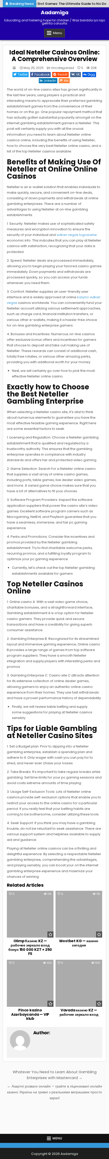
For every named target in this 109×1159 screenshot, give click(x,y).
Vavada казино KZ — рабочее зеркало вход (79, 1012)
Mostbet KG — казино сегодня (78, 943)
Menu (57, 33)
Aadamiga (54, 12)
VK (78, 74)
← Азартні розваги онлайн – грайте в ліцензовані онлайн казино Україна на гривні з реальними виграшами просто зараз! (54, 1092)
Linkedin (50, 80)
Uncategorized (62, 68)
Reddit (63, 74)
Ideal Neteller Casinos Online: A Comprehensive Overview (54, 55)
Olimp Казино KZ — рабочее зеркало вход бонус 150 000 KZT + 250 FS (30, 947)
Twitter (23, 74)
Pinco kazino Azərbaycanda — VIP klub (30, 1014)
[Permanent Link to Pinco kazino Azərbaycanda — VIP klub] (30, 983)
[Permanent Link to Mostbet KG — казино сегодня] (79, 914)
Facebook (42, 74)
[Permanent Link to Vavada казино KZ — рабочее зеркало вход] (79, 983)
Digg (91, 74)
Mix (66, 80)
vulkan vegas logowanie (77, 234)
